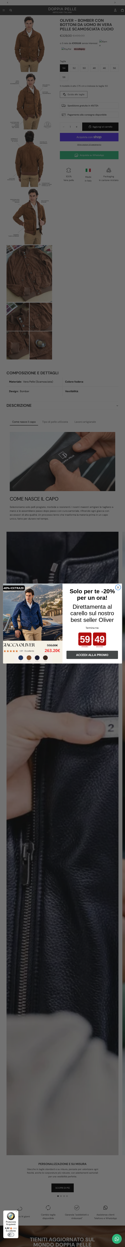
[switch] (11, 1235)
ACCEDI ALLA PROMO (92, 655)
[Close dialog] (118, 587)
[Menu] (16, 1212)
